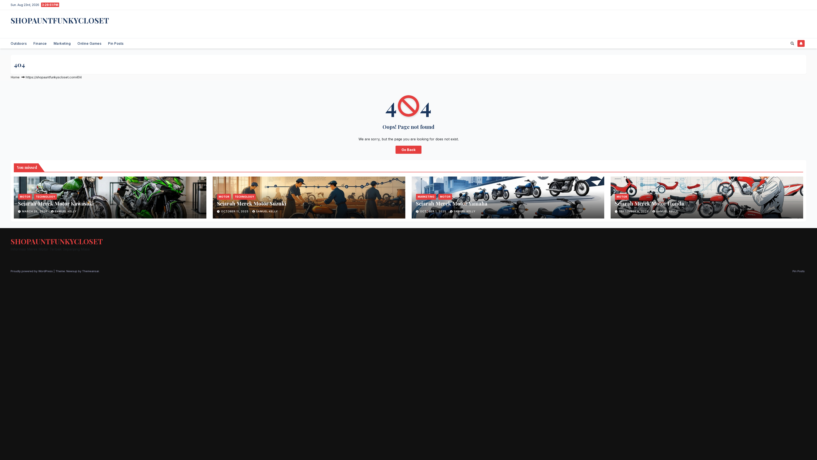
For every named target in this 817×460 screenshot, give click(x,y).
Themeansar (90, 271)
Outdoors (19, 43)
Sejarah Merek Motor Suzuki (251, 203)
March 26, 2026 (35, 211)
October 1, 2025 (433, 211)
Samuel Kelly (66, 211)
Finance (40, 43)
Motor (25, 196)
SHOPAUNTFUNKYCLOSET (60, 20)
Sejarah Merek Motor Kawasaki (56, 203)
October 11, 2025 (235, 211)
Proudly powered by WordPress (32, 271)
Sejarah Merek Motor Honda (649, 203)
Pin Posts (116, 43)
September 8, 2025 (634, 211)
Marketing (62, 43)
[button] (792, 43)
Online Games (89, 43)
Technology (45, 196)
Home (15, 77)
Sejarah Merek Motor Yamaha (451, 203)
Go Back (408, 150)
